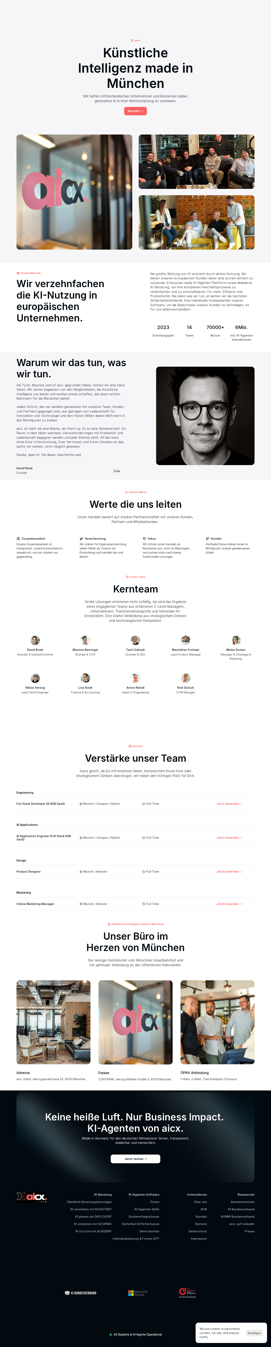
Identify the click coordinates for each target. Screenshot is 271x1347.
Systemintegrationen (144, 1216)
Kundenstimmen (243, 1202)
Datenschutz (198, 1231)
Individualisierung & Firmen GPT (136, 1238)
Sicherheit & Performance (140, 1224)
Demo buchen (149, 1231)
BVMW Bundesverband (238, 1216)
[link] (230, 804)
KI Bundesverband (241, 1209)
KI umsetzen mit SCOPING (93, 1224)
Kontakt (201, 1216)
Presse (250, 1231)
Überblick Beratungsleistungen (89, 1202)
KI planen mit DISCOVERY (93, 1216)
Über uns (200, 1202)
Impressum (199, 1238)
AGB (204, 1209)
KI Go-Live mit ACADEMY (94, 1231)
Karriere (201, 1224)
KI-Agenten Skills (147, 1209)
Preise (154, 1202)
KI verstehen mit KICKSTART (91, 1209)
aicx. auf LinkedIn (242, 1224)
